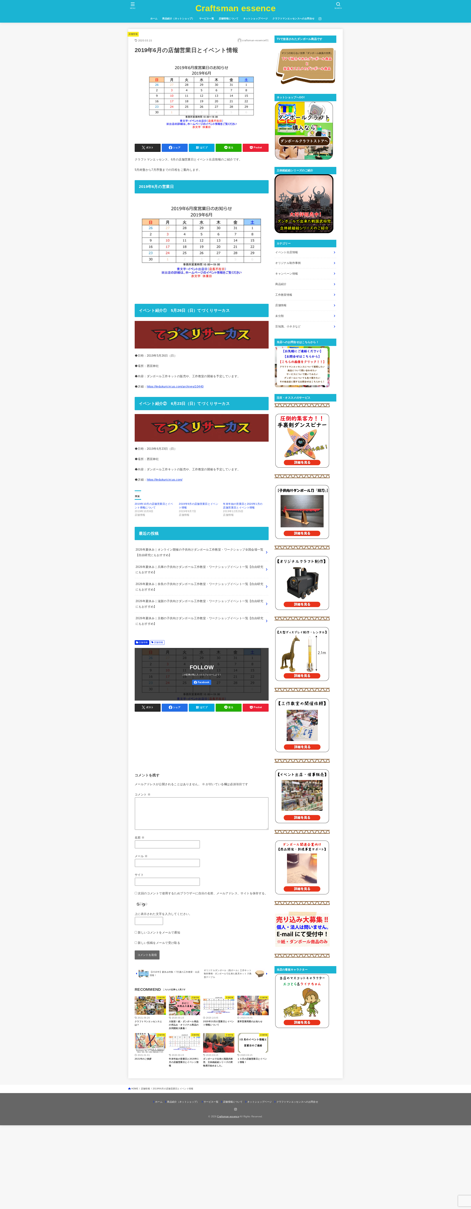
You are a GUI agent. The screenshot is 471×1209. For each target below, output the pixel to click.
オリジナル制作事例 (288, 262)
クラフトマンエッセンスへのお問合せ (293, 18)
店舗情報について (228, 18)
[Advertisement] (202, 740)
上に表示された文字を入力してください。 (163, 913)
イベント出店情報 (286, 252)
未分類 (279, 315)
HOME (134, 1089)
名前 (140, 837)
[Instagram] (320, 18)
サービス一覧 (206, 18)
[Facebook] (201, 682)
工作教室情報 (283, 294)
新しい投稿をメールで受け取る (159, 942)
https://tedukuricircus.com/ (165, 479)
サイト (139, 874)
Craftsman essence (235, 8)
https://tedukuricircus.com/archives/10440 (175, 386)
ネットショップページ (255, 18)
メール (141, 856)
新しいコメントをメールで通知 (159, 932)
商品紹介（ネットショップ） (178, 18)
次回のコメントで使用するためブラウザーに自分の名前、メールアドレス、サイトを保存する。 (203, 893)
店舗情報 (133, 34)
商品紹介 (280, 284)
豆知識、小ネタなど (288, 326)
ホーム (154, 18)
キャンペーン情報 (286, 273)
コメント (142, 794)
